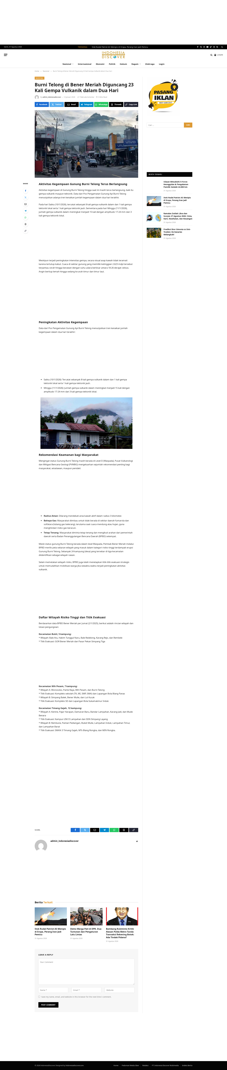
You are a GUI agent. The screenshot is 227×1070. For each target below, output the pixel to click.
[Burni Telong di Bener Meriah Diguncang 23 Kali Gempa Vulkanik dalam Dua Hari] (86, 144)
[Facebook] (25, 190)
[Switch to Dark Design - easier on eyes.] (222, 47)
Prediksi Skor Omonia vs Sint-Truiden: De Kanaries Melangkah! (177, 232)
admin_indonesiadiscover (52, 97)
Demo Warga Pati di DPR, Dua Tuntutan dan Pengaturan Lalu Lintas (85, 932)
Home (115, 1065)
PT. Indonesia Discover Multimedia (165, 1065)
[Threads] (25, 224)
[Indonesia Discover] (113, 54)
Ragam (134, 64)
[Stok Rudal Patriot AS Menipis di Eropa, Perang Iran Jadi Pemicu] (51, 916)
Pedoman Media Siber (130, 1065)
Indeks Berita (187, 1065)
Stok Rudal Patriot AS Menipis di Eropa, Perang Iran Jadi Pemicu (120, 47)
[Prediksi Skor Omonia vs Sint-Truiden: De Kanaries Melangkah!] (154, 233)
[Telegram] (25, 210)
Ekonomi (100, 64)
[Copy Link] (25, 230)
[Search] (211, 55)
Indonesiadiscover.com (75, 1065)
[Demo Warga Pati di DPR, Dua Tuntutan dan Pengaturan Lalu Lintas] (86, 916)
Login (161, 64)
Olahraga (149, 64)
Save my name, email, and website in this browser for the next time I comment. (76, 997)
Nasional (67, 64)
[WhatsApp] (25, 217)
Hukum (123, 64)
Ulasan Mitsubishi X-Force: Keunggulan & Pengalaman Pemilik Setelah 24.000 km (176, 184)
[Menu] (5, 55)
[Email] (25, 204)
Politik (112, 64)
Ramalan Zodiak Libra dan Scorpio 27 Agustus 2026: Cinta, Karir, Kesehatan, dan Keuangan (178, 216)
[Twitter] (25, 197)
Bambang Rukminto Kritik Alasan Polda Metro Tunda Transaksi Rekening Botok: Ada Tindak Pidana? (120, 933)
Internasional (84, 64)
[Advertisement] (113, 22)
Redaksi (145, 1065)
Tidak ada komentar (87, 97)
